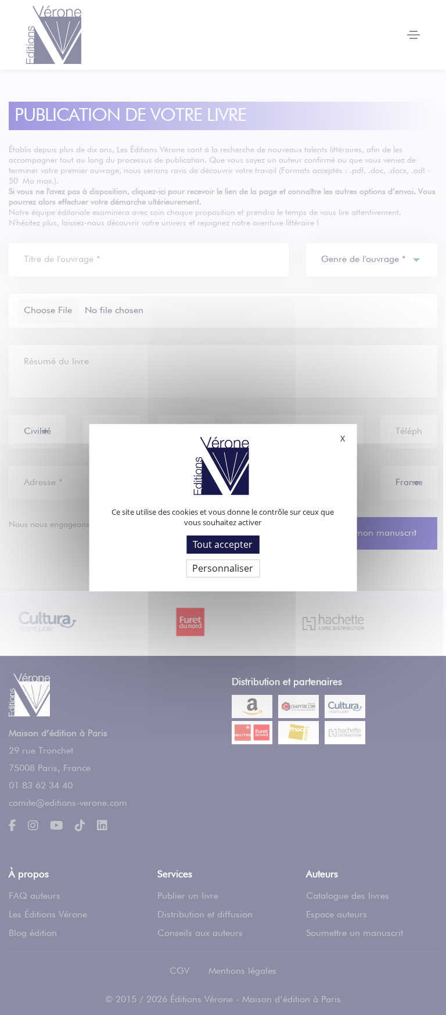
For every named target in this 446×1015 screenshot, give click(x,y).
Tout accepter (223, 543)
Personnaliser (222, 568)
